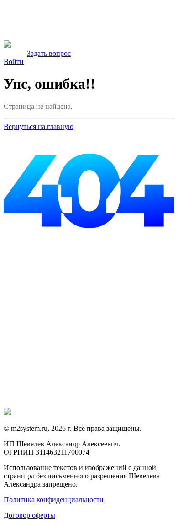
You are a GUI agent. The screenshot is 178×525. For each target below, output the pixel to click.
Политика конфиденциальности (54, 500)
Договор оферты (29, 515)
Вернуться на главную (38, 126)
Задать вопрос (49, 53)
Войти (14, 61)
